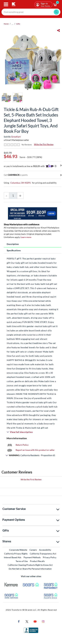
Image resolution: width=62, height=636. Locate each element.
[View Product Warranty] (10, 445)
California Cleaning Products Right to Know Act (30, 565)
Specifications (14, 250)
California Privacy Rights (16, 553)
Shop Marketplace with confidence (21, 224)
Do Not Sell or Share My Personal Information (30, 568)
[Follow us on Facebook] (19, 621)
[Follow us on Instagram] (43, 621)
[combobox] (31, 12)
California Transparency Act (43, 553)
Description (13, 244)
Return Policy (22, 445)
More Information (17, 438)
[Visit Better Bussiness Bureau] (31, 630)
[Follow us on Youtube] (35, 621)
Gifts (18, 24)
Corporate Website (18, 549)
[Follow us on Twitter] (27, 621)
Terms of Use (22, 561)
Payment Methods (32, 557)
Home (6, 24)
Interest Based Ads (12, 557)
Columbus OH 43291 (20, 182)
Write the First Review (43, 144)
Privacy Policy (49, 557)
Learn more (26, 237)
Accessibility (45, 550)
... (12, 24)
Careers (33, 549)
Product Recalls (37, 561)
